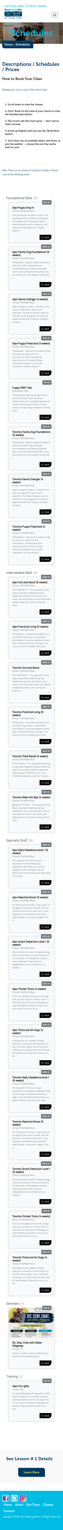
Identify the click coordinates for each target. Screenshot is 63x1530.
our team (33, 1504)
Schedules (23, 44)
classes (48, 1504)
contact (9, 1511)
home (8, 44)
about (19, 1504)
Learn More (31, 1472)
